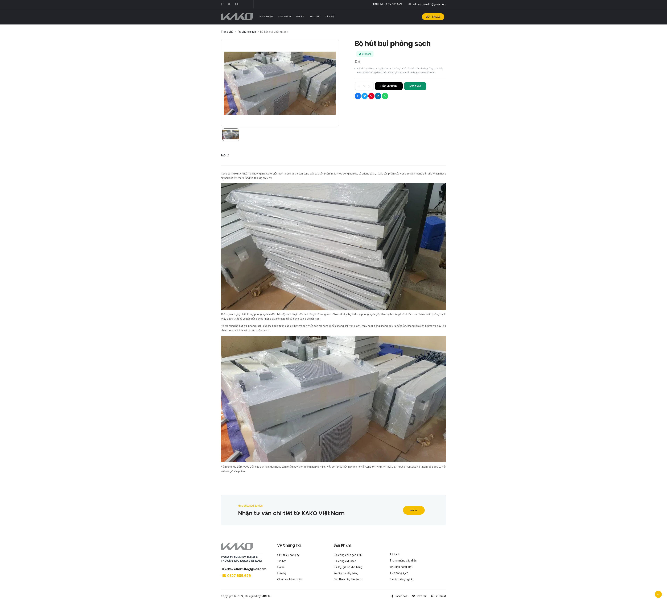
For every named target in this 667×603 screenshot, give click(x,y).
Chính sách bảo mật (289, 579)
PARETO (266, 596)
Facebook (401, 596)
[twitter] (229, 4)
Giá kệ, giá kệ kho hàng (348, 567)
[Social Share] (358, 96)
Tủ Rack (395, 554)
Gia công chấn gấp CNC (348, 555)
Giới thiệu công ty (288, 555)
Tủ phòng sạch (399, 573)
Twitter (421, 596)
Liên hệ (414, 510)
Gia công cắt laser (345, 561)
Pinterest (440, 596)
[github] (236, 4)
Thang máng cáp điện (403, 560)
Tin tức (281, 561)
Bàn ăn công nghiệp (402, 579)
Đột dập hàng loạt (401, 567)
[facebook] (222, 4)
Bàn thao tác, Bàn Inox (348, 579)
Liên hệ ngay (433, 17)
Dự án (281, 567)
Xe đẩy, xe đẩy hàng (346, 573)
